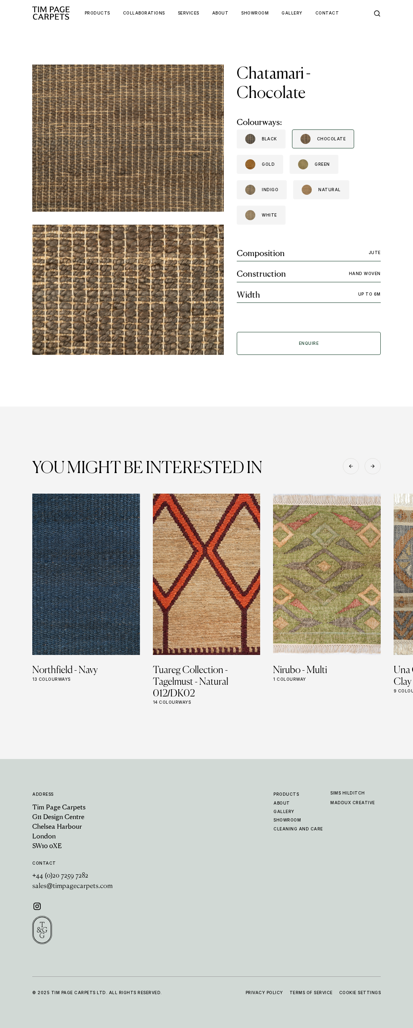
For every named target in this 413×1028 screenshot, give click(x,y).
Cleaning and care (298, 828)
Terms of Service (311, 992)
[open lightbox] (128, 138)
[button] (351, 466)
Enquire (309, 343)
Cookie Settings (360, 992)
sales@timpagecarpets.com (72, 886)
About (281, 803)
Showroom (287, 819)
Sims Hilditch (347, 792)
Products (286, 794)
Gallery (283, 811)
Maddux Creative (352, 802)
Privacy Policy (264, 992)
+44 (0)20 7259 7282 (60, 876)
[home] (58, 13)
